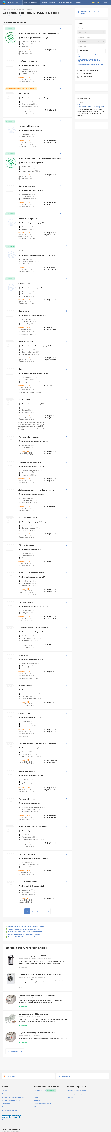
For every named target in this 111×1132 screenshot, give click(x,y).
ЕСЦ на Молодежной (27, 882)
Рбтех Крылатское (26, 602)
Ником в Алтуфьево (27, 219)
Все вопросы (13, 1051)
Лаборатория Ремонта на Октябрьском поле (38, 33)
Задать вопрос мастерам (75, 1094)
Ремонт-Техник (25, 686)
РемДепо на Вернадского (29, 462)
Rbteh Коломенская (27, 186)
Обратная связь (39, 1107)
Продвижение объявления (43, 1103)
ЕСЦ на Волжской (26, 545)
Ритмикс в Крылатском (28, 437)
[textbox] (91, 32)
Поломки (69, 1097)
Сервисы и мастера (31, 2)
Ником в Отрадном (26, 771)
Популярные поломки (9, 1110)
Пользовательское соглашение (13, 1097)
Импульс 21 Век (25, 341)
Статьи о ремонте (65, 2)
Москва (21, 9)
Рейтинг (37, 1097)
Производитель (84, 37)
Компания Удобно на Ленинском (33, 628)
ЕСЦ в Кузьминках (26, 854)
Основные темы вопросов (11, 1107)
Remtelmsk (23, 655)
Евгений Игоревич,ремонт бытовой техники (38, 744)
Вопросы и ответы (49, 2)
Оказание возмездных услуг (11, 1100)
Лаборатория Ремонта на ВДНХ (32, 826)
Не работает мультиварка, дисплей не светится (38, 995)
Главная (4, 1090)
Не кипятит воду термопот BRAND (32, 956)
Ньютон (22, 369)
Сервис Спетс (24, 713)
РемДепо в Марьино (27, 61)
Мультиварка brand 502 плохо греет (33, 1014)
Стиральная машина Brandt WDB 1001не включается (40, 974)
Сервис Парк (24, 283)
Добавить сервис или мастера (44, 1094)
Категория (82, 46)
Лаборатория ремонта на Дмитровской (36, 490)
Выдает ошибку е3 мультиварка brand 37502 (37, 1033)
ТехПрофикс (24, 400)
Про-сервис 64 (25, 311)
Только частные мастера (89, 70)
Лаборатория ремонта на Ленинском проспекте (40, 158)
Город (80, 28)
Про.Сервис (23, 93)
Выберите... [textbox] (84, 51)
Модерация (38, 1100)
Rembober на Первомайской (31, 573)
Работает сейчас (86, 77)
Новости (78, 2)
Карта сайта (6, 1103)
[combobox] (91, 32)
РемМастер (23, 251)
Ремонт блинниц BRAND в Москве (90, 64)
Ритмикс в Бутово (26, 799)
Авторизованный (86, 73)
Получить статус (40, 1090)
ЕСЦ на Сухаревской (27, 518)
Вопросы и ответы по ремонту (77, 1090)
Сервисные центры (9, 9)
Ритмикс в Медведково (28, 126)
